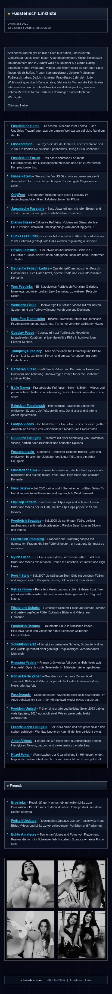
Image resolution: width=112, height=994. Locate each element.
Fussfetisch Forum (25, 158)
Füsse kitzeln (21, 176)
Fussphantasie (23, 452)
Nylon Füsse (20, 557)
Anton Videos (21, 741)
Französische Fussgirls (29, 727)
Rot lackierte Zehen (26, 676)
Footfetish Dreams (25, 626)
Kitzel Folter (20, 754)
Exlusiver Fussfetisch (28, 406)
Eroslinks (18, 802)
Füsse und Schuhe (25, 608)
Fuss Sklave (20, 488)
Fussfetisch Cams (25, 126)
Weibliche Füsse (23, 305)
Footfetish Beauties (26, 520)
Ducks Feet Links (24, 236)
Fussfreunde (21, 695)
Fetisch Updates (23, 821)
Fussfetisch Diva (24, 470)
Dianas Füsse (21, 222)
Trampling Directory (26, 351)
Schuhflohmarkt (23, 644)
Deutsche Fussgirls (26, 438)
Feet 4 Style (20, 575)
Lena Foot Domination (28, 319)
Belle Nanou (20, 387)
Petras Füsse (21, 589)
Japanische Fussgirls (27, 208)
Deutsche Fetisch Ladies (30, 268)
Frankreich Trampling (27, 539)
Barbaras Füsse (23, 369)
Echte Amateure (23, 834)
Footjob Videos (22, 424)
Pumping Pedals (23, 662)
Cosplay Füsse (22, 332)
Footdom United (23, 708)
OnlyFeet (18, 195)
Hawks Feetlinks (24, 250)
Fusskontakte (21, 144)
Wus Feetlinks (22, 286)
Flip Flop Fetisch (23, 502)
